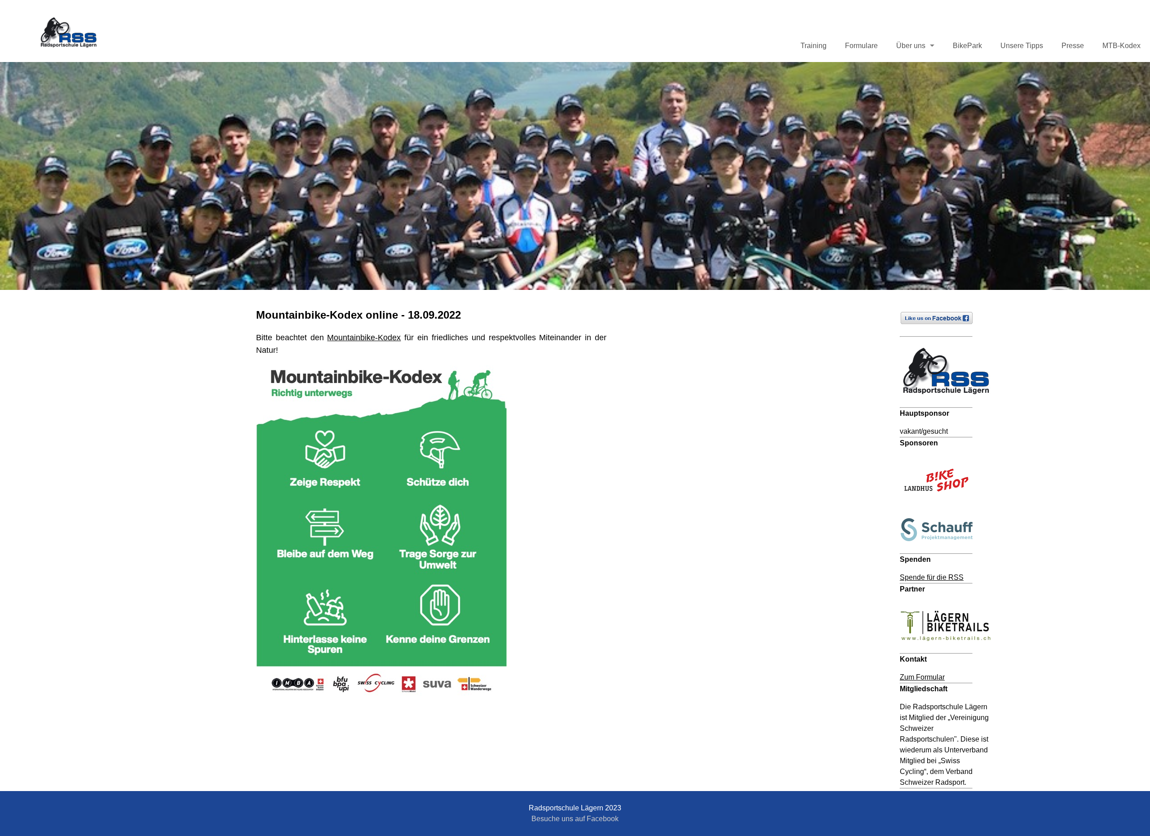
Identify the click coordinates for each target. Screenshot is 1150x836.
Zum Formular (922, 677)
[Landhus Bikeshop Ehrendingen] (941, 503)
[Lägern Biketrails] (950, 647)
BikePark (967, 45)
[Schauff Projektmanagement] (941, 547)
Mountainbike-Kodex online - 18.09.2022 (358, 315)
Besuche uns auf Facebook (575, 819)
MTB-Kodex (1121, 45)
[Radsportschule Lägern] (950, 401)
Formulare (861, 45)
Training (814, 45)
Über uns (910, 45)
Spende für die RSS (932, 577)
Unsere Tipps (1021, 45)
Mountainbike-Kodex (364, 337)
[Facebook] (941, 330)
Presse (1073, 45)
